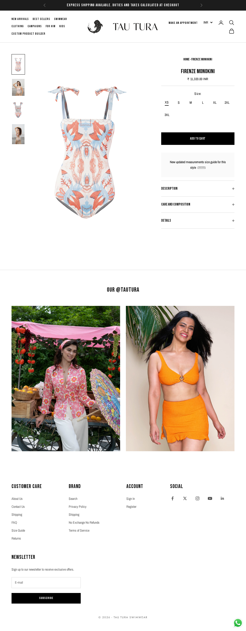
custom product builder (28, 34)
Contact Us (18, 506)
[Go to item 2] (18, 87)
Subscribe (46, 598)
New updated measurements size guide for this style (198, 165)
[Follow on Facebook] (172, 498)
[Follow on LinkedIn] (222, 498)
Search (73, 498)
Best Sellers (41, 19)
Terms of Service (79, 530)
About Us (17, 498)
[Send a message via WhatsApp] (238, 623)
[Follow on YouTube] (210, 498)
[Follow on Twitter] (185, 498)
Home (186, 59)
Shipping (17, 514)
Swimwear (60, 19)
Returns (16, 538)
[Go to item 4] (18, 134)
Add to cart (198, 138)
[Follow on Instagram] (197, 498)
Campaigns (35, 26)
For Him (50, 26)
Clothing (18, 26)
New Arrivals (20, 19)
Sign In (130, 498)
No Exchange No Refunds (84, 522)
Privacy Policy (77, 506)
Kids (62, 26)
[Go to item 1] (18, 64)
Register (131, 506)
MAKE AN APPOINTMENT (183, 23)
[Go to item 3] (18, 110)
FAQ (14, 522)
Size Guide (18, 530)
